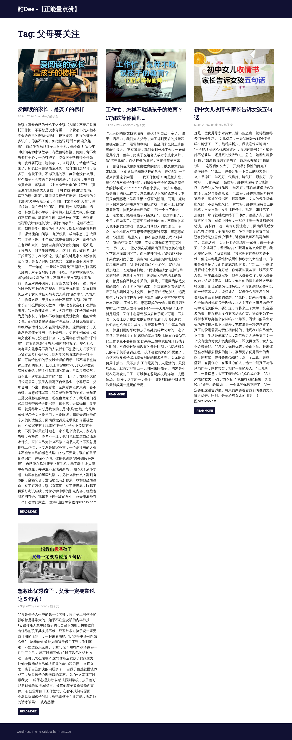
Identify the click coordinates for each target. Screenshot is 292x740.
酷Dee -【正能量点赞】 (49, 9)
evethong (41, 606)
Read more (28, 511)
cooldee (42, 116)
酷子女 (53, 116)
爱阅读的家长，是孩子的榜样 (51, 109)
